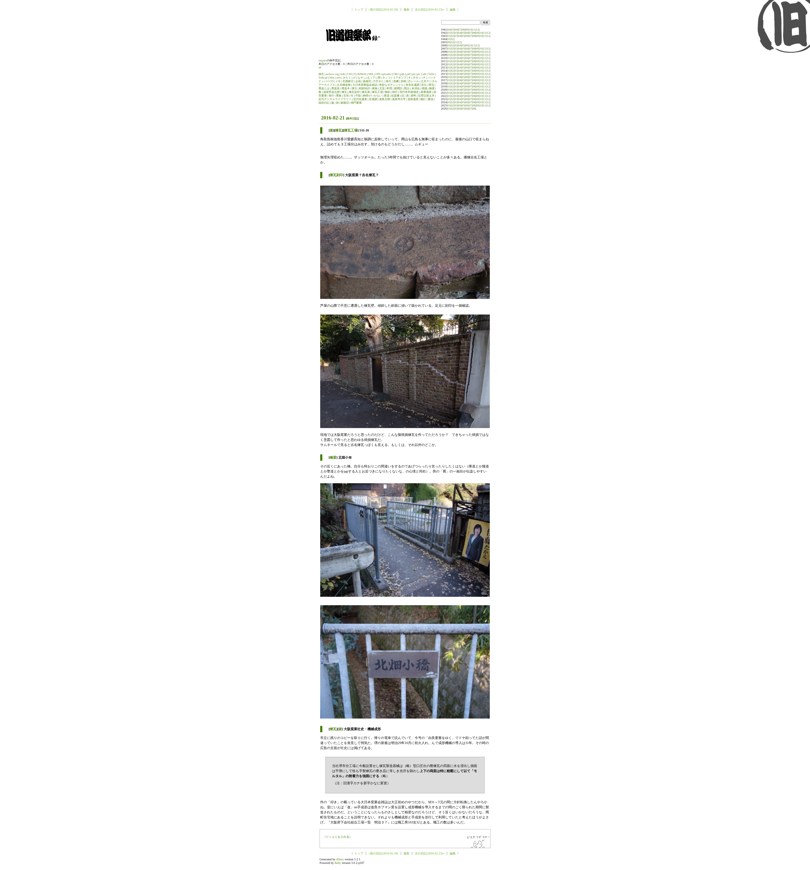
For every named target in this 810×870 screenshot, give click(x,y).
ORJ (395, 74)
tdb (424, 74)
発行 (331, 95)
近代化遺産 (360, 99)
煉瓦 (344, 92)
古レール (413, 81)
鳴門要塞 (356, 102)
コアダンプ (399, 77)
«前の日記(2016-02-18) (383, 9)
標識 (424, 88)
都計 (423, 99)
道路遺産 (413, 99)
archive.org (332, 74)
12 (477, 29)
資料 (413, 95)
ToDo (431, 74)
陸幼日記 (324, 102)
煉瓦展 (366, 92)
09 (466, 29)
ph (413, 74)
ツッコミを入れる (337, 836)
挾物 (374, 88)
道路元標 (384, 99)
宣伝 (424, 84)
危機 (396, 81)
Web (331, 77)
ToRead (323, 77)
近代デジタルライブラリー (335, 99)
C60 (349, 74)
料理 (389, 88)
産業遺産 (426, 92)
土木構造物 (344, 84)
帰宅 (431, 84)
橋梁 (432, 88)
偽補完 (367, 81)
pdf (408, 74)
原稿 (403, 81)
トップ (358, 9)
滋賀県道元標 (331, 92)
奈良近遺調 (412, 84)
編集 (453, 9)
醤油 (430, 99)
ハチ (423, 77)
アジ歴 (376, 77)
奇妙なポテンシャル (391, 84)
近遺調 (373, 99)
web (338, 77)
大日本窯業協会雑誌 (364, 84)
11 (473, 29)
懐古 (354, 88)
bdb (343, 74)
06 (456, 29)
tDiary (340, 859)
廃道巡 (335, 88)
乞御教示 (348, 81)
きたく (347, 77)
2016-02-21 (333, 117)
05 (452, 29)
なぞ (360, 77)
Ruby (338, 863)
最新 (406, 9)
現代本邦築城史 (409, 92)
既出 (407, 88)
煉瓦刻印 (354, 92)
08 (463, 29)
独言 (321, 74)
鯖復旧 (345, 102)
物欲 (387, 92)
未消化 (416, 88)
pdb (402, 74)
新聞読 (398, 88)
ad (320, 67)
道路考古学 (399, 99)
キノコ (386, 77)
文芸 (382, 88)
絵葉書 (395, 95)
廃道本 (346, 88)
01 (448, 32)
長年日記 (352, 118)
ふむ (367, 77)
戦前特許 (364, 88)
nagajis (323, 60)
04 (448, 29)
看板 (339, 95)
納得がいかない (372, 95)
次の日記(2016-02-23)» (429, 9)
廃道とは (324, 88)
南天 (388, 81)
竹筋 (358, 95)
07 (459, 29)
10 (470, 29)
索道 (386, 95)
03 (456, 32)
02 (452, 32)
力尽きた (378, 81)
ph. (419, 74)
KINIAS (362, 74)
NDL (371, 74)
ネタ (415, 77)
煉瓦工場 (377, 92)
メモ (338, 81)
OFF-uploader (384, 74)
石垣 (346, 95)
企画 (358, 81)
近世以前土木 (426, 95)
